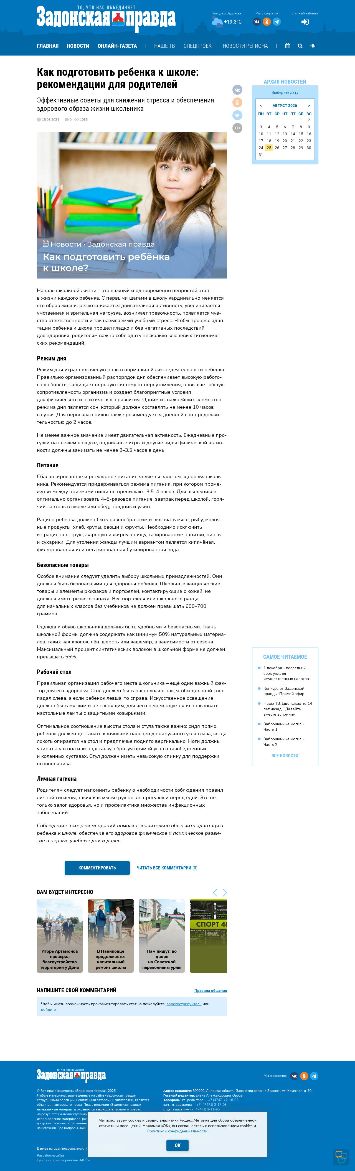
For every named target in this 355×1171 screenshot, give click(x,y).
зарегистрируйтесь (184, 1004)
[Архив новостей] (287, 45)
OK (178, 1145)
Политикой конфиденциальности (177, 1131)
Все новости (285, 755)
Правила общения (210, 990)
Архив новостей (285, 81)
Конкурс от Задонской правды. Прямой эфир (283, 691)
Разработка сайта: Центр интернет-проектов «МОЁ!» (63, 1157)
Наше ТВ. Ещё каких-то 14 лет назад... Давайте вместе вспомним (287, 709)
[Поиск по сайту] (300, 45)
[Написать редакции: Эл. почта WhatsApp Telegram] (341, 1157)
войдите (48, 1009)
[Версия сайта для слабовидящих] (312, 45)
